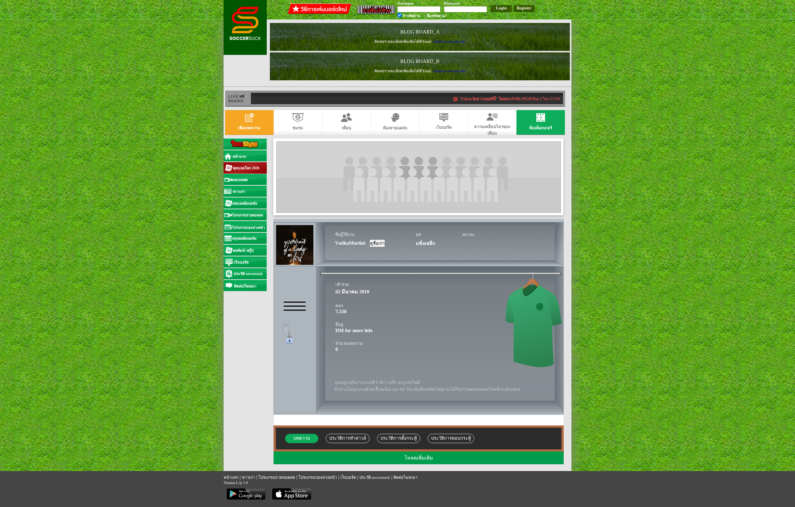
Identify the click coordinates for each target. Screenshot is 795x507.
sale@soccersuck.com (449, 41)
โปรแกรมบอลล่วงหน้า (317, 477)
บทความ (301, 438)
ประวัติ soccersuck (374, 477)
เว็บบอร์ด (348, 477)
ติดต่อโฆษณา (405, 477)
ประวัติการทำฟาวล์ (347, 438)
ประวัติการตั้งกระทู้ (398, 438)
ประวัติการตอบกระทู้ (451, 438)
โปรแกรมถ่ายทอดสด (276, 477)
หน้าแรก (231, 477)
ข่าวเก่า (248, 477)
